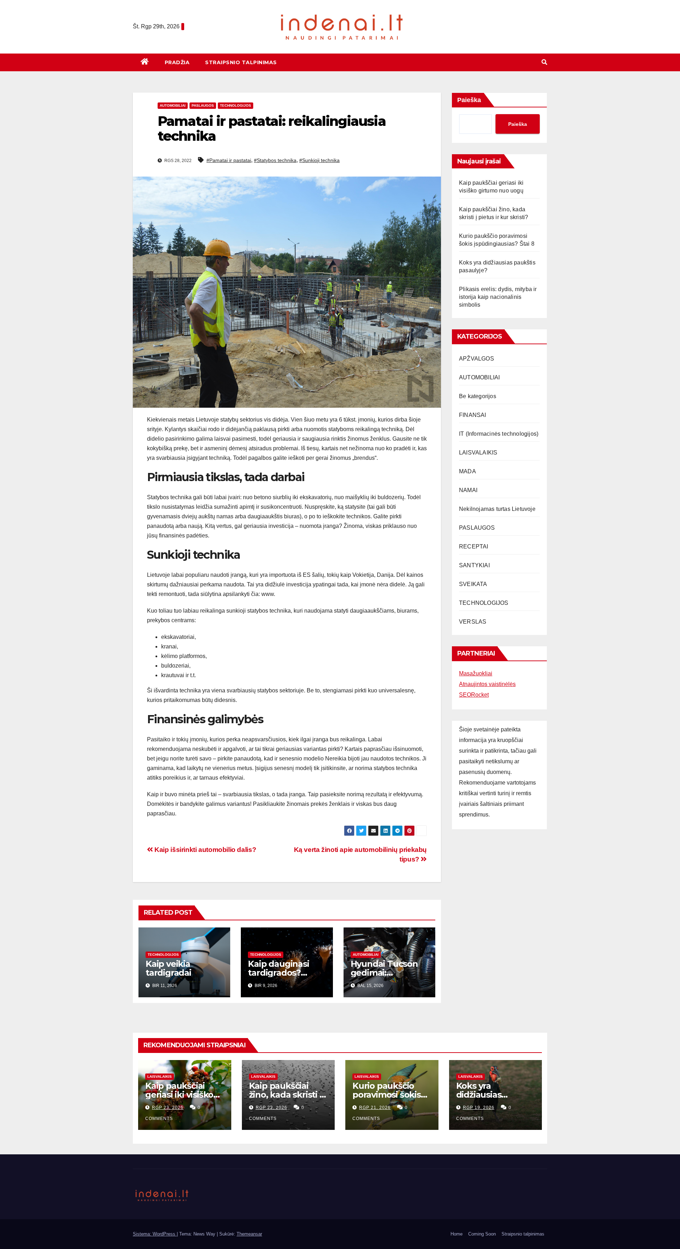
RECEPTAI (473, 546)
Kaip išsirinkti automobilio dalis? (204, 849)
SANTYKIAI (474, 565)
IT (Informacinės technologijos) (498, 434)
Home (456, 1234)
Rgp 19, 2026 (478, 1107)
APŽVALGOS (476, 359)
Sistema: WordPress (155, 1234)
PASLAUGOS (203, 105)
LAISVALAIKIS (478, 453)
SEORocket (474, 695)
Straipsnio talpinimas (241, 62)
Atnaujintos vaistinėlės (487, 684)
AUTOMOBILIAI (173, 105)
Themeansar (249, 1234)
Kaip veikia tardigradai (168, 968)
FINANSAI (472, 415)
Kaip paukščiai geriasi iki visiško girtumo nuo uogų (183, 1095)
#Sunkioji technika (319, 160)
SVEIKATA (473, 584)
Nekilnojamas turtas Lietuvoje (497, 509)
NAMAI (468, 490)
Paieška (469, 100)
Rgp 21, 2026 (375, 1107)
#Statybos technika (275, 160)
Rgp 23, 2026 (167, 1107)
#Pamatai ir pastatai (228, 160)
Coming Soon (482, 1234)
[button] (544, 62)
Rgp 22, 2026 (271, 1107)
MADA (467, 471)
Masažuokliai (475, 673)
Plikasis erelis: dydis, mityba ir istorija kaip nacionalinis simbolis (498, 297)
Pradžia (177, 62)
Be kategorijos (477, 396)
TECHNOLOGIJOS (235, 105)
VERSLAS (472, 622)
